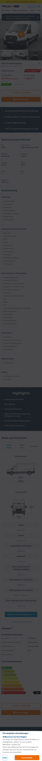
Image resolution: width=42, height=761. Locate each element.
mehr (5, 758)
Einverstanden (27, 758)
